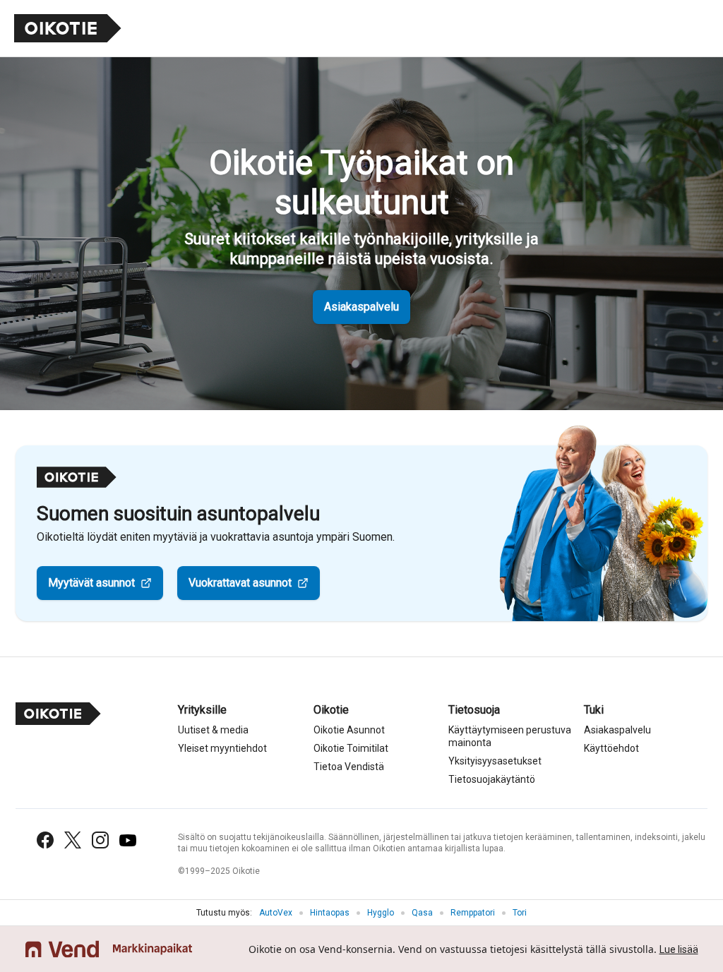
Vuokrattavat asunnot (240, 582)
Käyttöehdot (611, 748)
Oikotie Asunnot (349, 730)
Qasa (422, 913)
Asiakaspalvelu (361, 306)
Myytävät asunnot (91, 582)
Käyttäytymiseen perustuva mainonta (509, 736)
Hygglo (380, 913)
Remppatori (472, 913)
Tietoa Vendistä (348, 766)
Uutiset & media (213, 730)
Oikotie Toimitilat (350, 748)
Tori (520, 913)
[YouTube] (127, 840)
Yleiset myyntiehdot (222, 748)
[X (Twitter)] (72, 840)
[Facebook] (45, 840)
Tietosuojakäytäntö (491, 779)
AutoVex (275, 913)
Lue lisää (678, 949)
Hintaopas (329, 913)
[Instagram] (100, 840)
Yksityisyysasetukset (495, 761)
